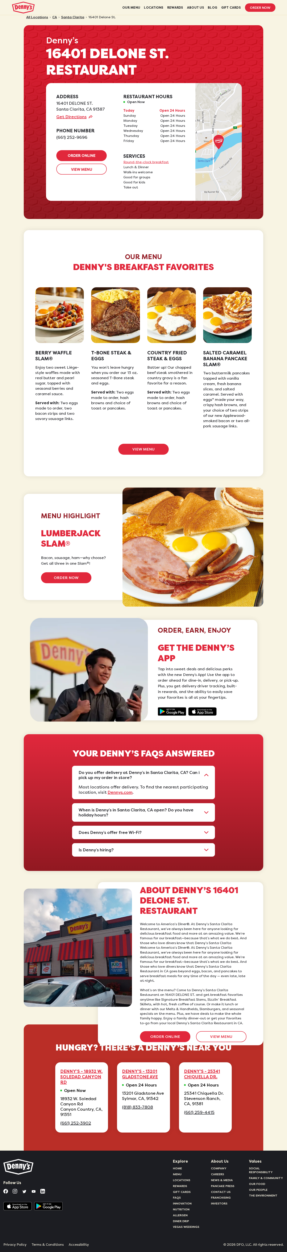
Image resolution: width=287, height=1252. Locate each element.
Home (177, 1168)
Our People (258, 1189)
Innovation (182, 1203)
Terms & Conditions (48, 1245)
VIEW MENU (81, 169)
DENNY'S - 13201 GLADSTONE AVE (140, 1074)
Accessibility (79, 1245)
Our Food (257, 1184)
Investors (219, 1203)
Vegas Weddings (186, 1226)
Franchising (221, 1197)
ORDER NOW (66, 578)
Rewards (180, 1186)
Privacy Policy (14, 1245)
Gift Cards (182, 1192)
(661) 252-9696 (71, 137)
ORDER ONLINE (81, 156)
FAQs (177, 1197)
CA (54, 17)
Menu (177, 1174)
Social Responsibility (261, 1170)
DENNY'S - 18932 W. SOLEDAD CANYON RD (81, 1077)
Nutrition (181, 1209)
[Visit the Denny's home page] (18, 1167)
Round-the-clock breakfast (146, 162)
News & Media (222, 1180)
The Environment (263, 1195)
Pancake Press (222, 1186)
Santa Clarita (72, 17)
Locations (181, 1180)
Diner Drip (181, 1221)
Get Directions (71, 116)
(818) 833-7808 (137, 1107)
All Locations (37, 17)
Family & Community (266, 1178)
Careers (217, 1174)
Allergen (180, 1215)
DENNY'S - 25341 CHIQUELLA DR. (202, 1074)
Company (218, 1168)
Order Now (260, 7)
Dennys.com (120, 792)
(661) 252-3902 (75, 1123)
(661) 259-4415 (199, 1112)
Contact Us (220, 1192)
